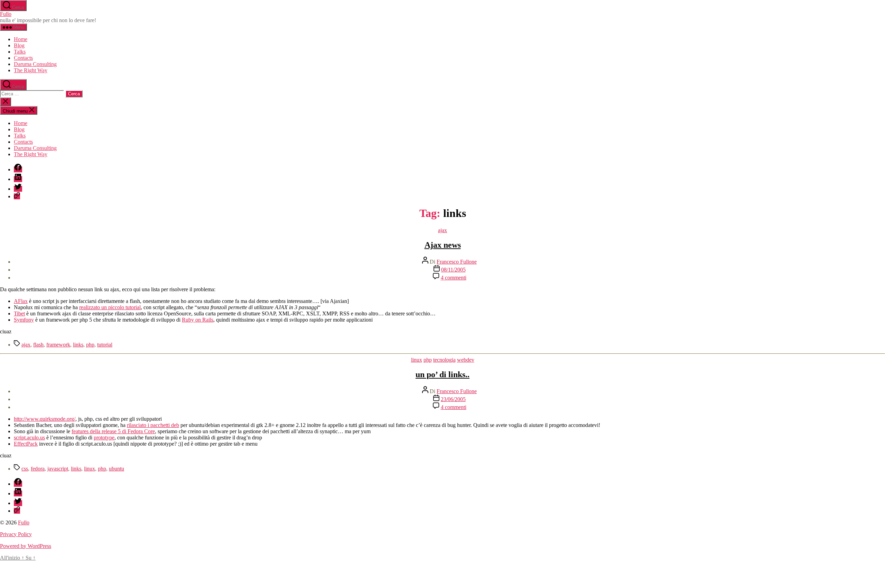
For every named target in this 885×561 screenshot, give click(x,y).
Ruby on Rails (197, 320)
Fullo (5, 14)
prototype (104, 437)
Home (20, 39)
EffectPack (26, 444)
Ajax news (443, 244)
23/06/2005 (453, 399)
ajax (442, 230)
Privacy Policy (16, 534)
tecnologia (444, 360)
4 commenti (453, 277)
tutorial (104, 345)
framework (58, 345)
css (24, 469)
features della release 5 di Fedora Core (113, 431)
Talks (20, 52)
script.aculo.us (29, 437)
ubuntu (116, 469)
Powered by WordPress (25, 546)
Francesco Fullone (457, 262)
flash (38, 345)
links (78, 345)
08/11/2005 (453, 270)
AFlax (21, 301)
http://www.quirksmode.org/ (44, 419)
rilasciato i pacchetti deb (153, 425)
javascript (57, 469)
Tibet (19, 313)
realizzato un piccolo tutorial (110, 307)
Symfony (24, 320)
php (90, 345)
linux (416, 360)
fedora (38, 469)
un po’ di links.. (442, 374)
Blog (19, 45)
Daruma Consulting (35, 64)
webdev (465, 360)
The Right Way (30, 70)
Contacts (23, 58)
